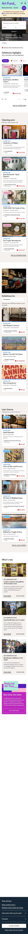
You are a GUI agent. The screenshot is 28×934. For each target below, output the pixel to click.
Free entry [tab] (15, 60)
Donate (16, 8)
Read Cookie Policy (8, 904)
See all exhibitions (19, 105)
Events (20, 37)
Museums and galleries (11, 37)
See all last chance (19, 545)
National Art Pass (7, 8)
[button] (14, 31)
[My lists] (22, 3)
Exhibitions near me (11, 35)
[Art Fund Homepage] (9, 3)
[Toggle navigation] (24, 8)
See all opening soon (18, 255)
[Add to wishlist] (19, 66)
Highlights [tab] (5, 60)
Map (8, 39)
